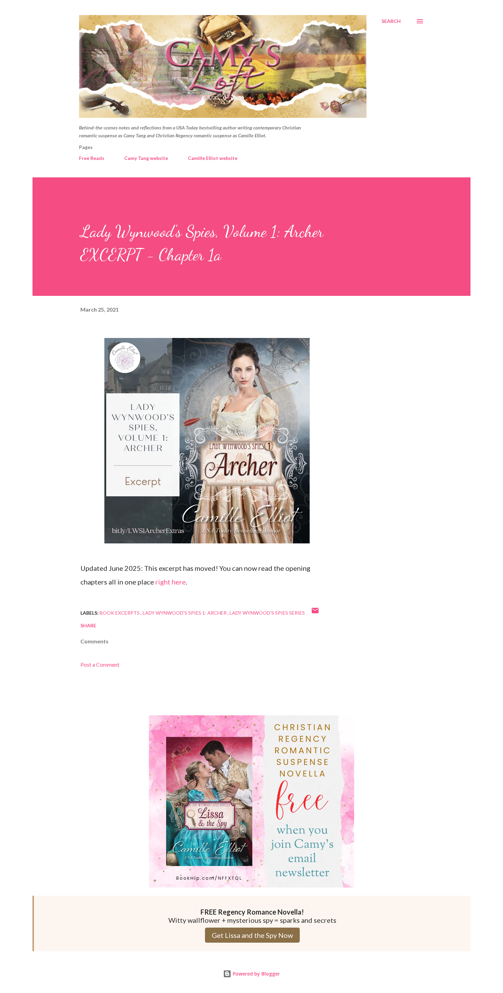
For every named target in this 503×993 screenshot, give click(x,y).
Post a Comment (99, 664)
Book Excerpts (120, 613)
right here (170, 582)
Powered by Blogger (255, 973)
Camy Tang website (146, 158)
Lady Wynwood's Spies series (267, 613)
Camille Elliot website (212, 158)
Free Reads (91, 158)
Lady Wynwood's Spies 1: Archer (185, 613)
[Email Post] (315, 613)
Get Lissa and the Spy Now (252, 935)
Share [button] (88, 625)
